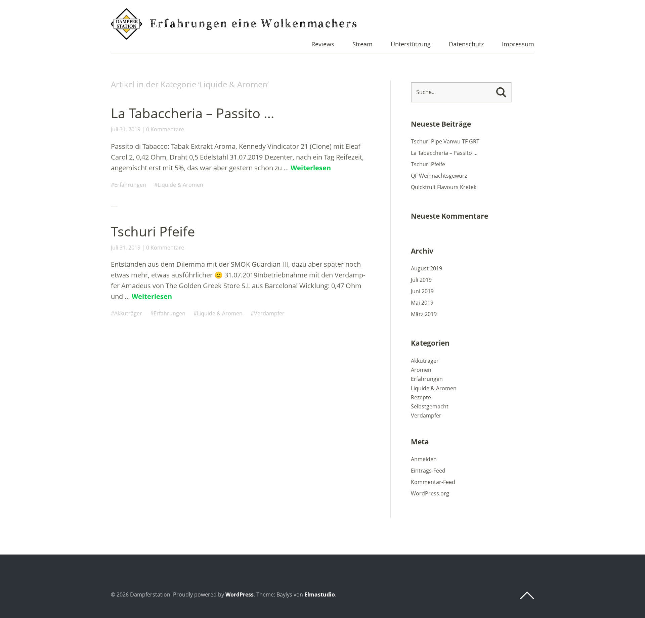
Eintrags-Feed (428, 470)
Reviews (322, 44)
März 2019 (424, 314)
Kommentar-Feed (433, 482)
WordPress (239, 594)
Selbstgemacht (429, 406)
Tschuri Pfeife (153, 231)
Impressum (518, 44)
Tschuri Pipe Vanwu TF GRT (445, 141)
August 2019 (426, 268)
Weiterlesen (311, 167)
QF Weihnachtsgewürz (439, 175)
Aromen (421, 369)
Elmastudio (319, 594)
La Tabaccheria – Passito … (192, 113)
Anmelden (424, 459)
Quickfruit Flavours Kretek (443, 187)
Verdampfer (269, 313)
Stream (362, 44)
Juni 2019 (422, 291)
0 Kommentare (165, 129)
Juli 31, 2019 (125, 129)
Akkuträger (128, 313)
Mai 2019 (422, 302)
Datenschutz (466, 44)
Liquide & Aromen (180, 184)
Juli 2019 (421, 279)
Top (527, 595)
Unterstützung (411, 44)
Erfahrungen (130, 184)
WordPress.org (430, 493)
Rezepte (421, 397)
